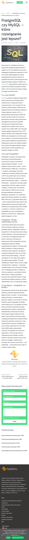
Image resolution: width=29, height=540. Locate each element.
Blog (3, 521)
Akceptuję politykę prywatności (12, 417)
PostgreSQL (5, 84)
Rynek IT (17, 42)
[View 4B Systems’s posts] (14, 354)
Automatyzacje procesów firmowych (11, 505)
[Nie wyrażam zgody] (27, 534)
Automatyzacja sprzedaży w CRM (10, 443)
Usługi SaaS (5, 503)
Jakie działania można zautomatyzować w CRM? (14, 450)
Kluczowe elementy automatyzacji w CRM (13, 435)
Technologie (5, 509)
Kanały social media (7, 513)
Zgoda (8, 537)
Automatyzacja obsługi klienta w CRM (12, 439)
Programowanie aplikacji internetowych (12, 500)
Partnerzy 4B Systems (7, 517)
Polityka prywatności (7, 519)
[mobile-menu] (25, 2)
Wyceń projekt (5, 511)
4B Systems (4, 42)
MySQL (4, 98)
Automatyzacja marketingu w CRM (11, 447)
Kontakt (3, 515)
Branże (3, 507)
